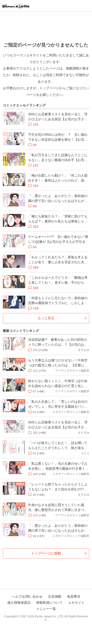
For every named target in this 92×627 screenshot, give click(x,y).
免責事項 (73, 596)
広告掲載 (54, 596)
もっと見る (46, 318)
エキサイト (76, 602)
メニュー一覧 (46, 609)
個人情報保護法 (18, 602)
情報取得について (49, 602)
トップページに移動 (46, 553)
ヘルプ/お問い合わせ (27, 596)
